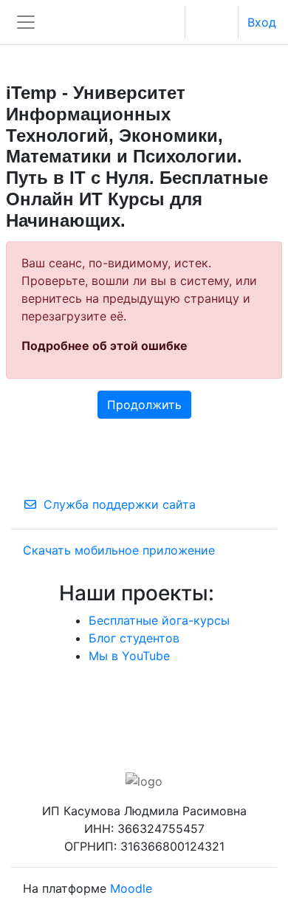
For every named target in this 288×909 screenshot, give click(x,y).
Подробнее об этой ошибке (104, 345)
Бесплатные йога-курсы (159, 620)
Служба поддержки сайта (120, 504)
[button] (168, 22)
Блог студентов (134, 638)
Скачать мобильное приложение (119, 550)
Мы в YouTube (129, 655)
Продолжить (144, 404)
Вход (261, 22)
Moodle (131, 888)
